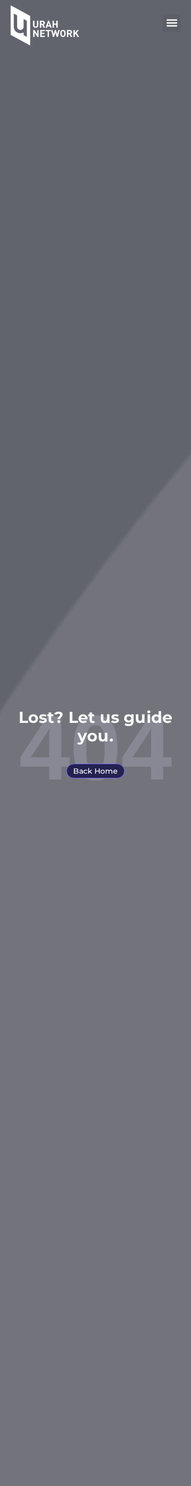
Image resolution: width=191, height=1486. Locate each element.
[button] (171, 23)
